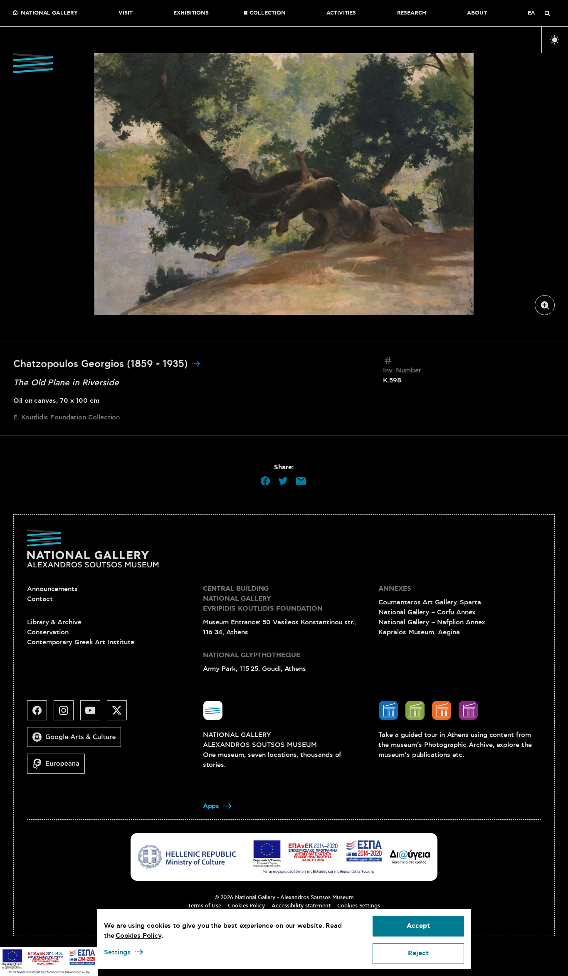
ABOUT (477, 13)
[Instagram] (67, 713)
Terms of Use (204, 905)
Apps (211, 806)
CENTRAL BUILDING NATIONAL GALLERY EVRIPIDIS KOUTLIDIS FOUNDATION (263, 598)
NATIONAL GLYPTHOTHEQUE (251, 655)
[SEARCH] (547, 13)
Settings (117, 952)
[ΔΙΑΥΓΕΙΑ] (410, 857)
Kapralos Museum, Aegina (418, 632)
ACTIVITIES (341, 13)
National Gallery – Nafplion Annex (431, 622)
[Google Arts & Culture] (77, 740)
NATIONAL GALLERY (49, 13)
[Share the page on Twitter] (283, 481)
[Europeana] (59, 767)
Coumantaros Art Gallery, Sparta (429, 602)
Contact (39, 599)
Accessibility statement (301, 905)
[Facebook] (40, 713)
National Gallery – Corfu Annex (427, 612)
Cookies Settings (358, 905)
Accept (418, 926)
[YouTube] (93, 713)
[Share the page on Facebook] (265, 481)
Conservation (48, 632)
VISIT (126, 13)
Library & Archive (54, 622)
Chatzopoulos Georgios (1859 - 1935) (102, 364)
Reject (418, 953)
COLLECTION (267, 13)
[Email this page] (301, 481)
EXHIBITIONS (191, 13)
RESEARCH (411, 13)
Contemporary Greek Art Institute (80, 642)
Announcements (52, 589)
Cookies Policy (246, 905)
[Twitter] (120, 713)
